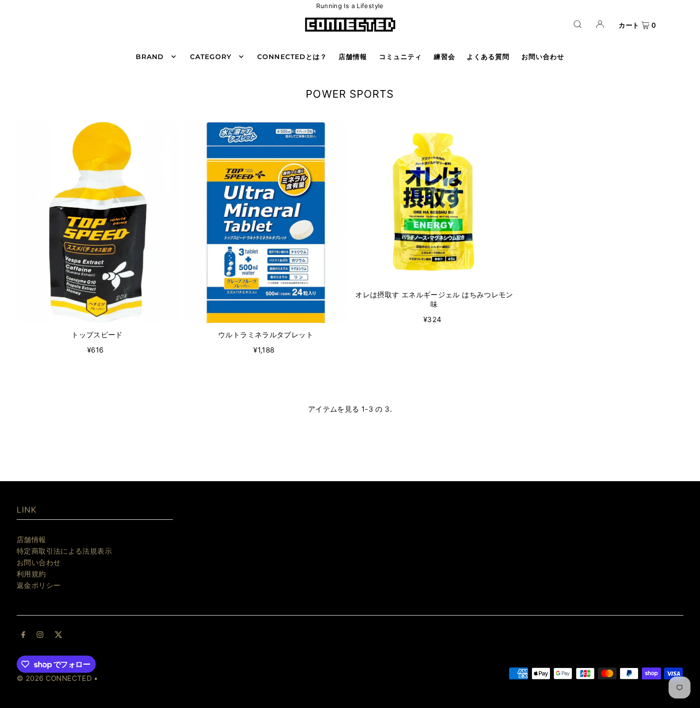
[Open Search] (577, 24)
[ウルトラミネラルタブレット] (265, 222)
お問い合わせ (38, 562)
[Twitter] (58, 635)
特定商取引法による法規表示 (64, 551)
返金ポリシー (38, 585)
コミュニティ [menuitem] (400, 56)
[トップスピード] (97, 223)
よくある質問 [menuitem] (488, 56)
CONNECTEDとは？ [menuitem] (292, 56)
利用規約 (31, 573)
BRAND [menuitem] (150, 56)
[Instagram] (40, 635)
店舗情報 (31, 539)
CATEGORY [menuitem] (210, 56)
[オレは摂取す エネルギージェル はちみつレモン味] (434, 202)
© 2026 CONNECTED (54, 678)
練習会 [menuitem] (444, 56)
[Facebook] (23, 635)
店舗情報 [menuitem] (353, 56)
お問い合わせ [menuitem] (542, 56)
